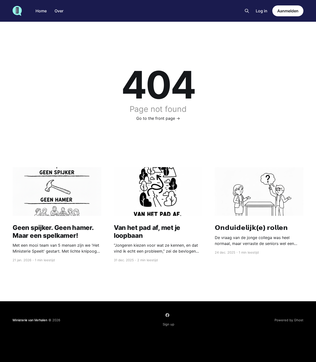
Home (41, 10)
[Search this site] (247, 11)
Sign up (168, 324)
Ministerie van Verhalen (30, 320)
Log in (261, 10)
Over (59, 10)
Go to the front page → (158, 118)
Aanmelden (287, 10)
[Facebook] (167, 315)
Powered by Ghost (289, 320)
